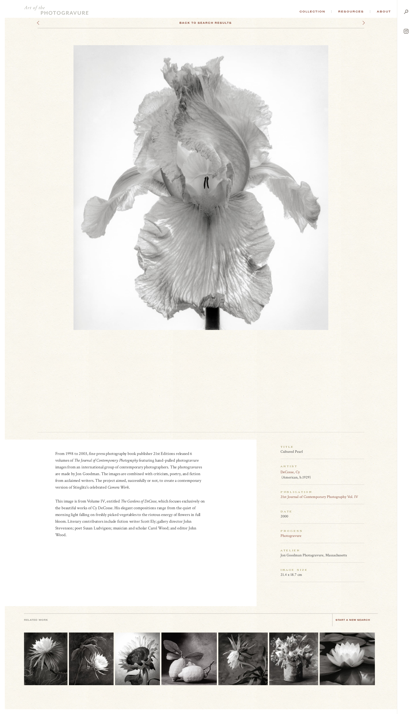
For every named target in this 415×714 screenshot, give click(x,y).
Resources (351, 11)
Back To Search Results (205, 23)
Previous (47, 23)
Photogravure (291, 535)
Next (359, 23)
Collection (312, 11)
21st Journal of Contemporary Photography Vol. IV (319, 496)
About (384, 11)
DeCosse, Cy (290, 472)
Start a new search (353, 619)
